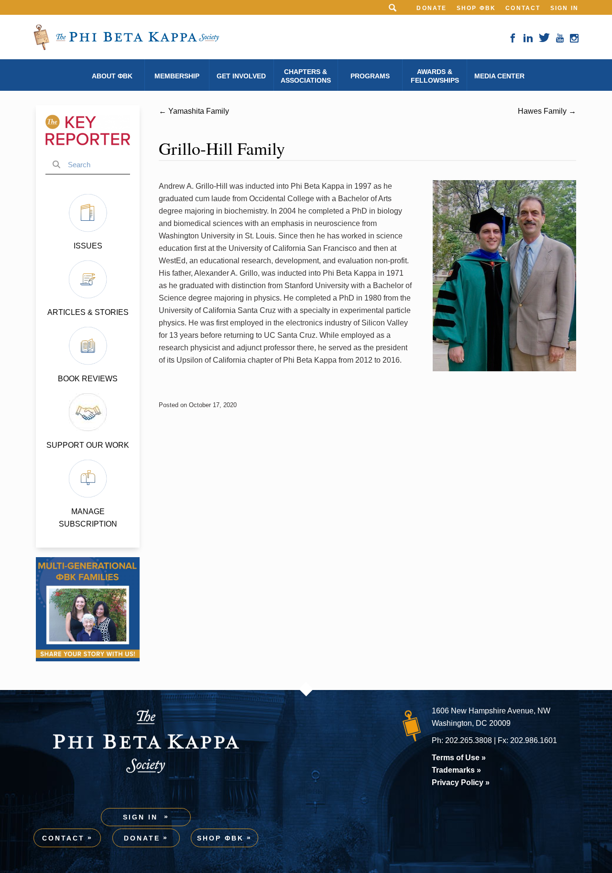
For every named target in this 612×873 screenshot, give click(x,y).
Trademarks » (456, 770)
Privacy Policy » (461, 782)
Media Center (499, 76)
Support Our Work (87, 445)
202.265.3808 (468, 740)
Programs (370, 76)
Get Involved (241, 76)
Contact (522, 8)
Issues (88, 246)
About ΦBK (112, 76)
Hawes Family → (547, 111)
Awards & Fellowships (435, 76)
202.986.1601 (533, 740)
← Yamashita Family (194, 111)
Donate (431, 8)
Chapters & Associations (306, 76)
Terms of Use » (459, 758)
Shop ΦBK (476, 8)
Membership (176, 76)
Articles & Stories (88, 312)
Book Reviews (88, 379)
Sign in (564, 8)
